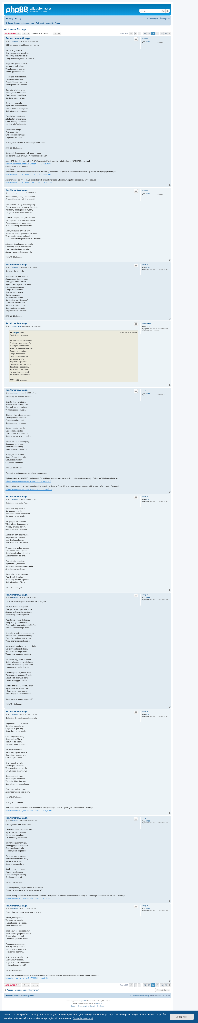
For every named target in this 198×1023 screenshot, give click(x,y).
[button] (131, 33)
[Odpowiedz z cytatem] (136, 39)
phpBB (83, 1001)
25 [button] (149, 33)
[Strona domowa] (17, 9)
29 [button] (166, 33)
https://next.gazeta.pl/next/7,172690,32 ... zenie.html (28, 978)
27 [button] (157, 33)
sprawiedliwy (146, 323)
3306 (148, 326)
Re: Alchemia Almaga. (18, 38)
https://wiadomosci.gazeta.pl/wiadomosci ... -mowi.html (29, 489)
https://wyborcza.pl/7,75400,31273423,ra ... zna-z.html (28, 174)
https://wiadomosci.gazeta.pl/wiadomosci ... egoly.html (28, 898)
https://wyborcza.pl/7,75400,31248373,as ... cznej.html (29, 182)
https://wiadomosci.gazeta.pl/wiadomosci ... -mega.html (29, 810)
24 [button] (145, 33)
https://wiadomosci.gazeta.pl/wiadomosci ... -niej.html (28, 164)
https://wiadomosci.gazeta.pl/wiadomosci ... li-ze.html (28, 481)
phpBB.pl (99, 1003)
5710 (148, 41)
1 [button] (139, 33)
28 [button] (162, 33)
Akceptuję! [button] (181, 1017)
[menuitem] (18, 18)
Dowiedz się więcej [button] (83, 1018)
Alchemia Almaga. (15, 29)
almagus (145, 38)
